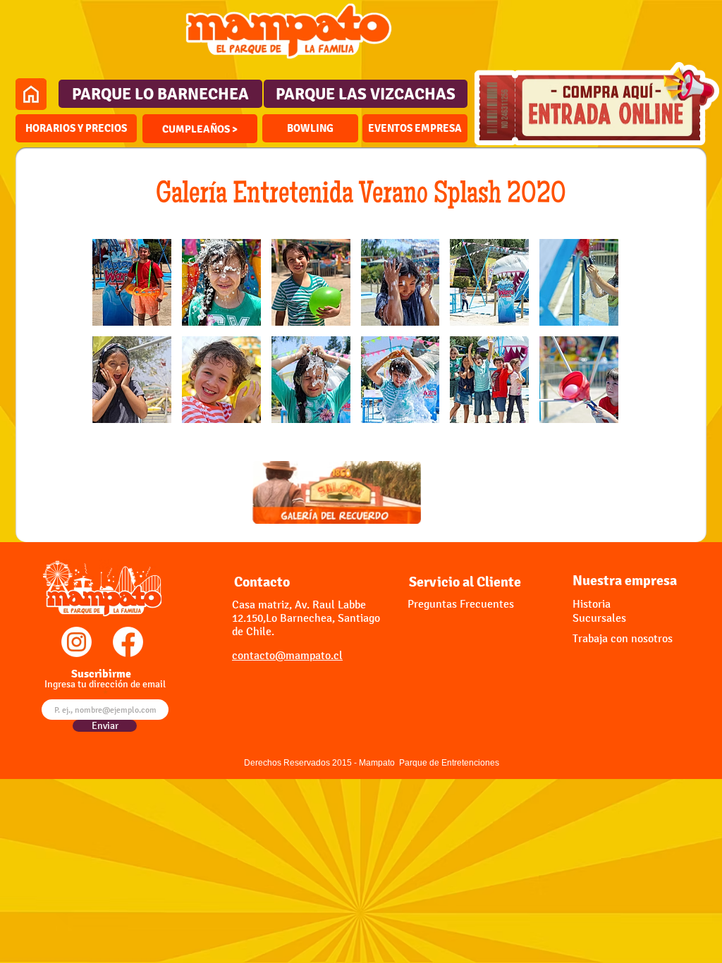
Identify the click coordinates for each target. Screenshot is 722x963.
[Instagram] (76, 642)
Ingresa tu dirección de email (105, 685)
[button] (199, 128)
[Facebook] (128, 642)
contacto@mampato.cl (287, 655)
